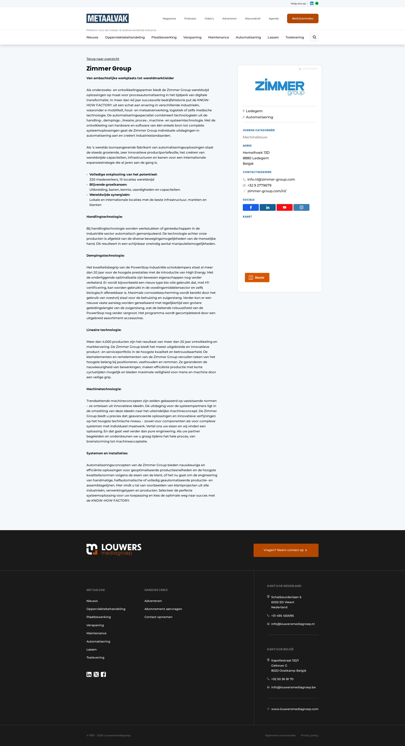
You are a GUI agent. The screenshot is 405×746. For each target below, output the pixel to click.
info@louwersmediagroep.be (293, 687)
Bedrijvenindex (302, 18)
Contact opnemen (158, 617)
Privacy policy (310, 735)
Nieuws (92, 37)
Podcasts (190, 18)
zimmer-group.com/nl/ (266, 191)
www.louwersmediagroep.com (295, 709)
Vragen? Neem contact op (284, 550)
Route (259, 277)
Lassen (273, 37)
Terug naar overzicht (102, 59)
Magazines (169, 18)
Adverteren (229, 18)
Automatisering (248, 37)
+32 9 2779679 (259, 185)
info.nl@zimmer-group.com (271, 179)
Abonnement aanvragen (163, 609)
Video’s (209, 18)
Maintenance (218, 37)
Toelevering (295, 37)
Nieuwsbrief (252, 18)
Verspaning (192, 37)
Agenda (274, 18)
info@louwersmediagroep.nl (293, 624)
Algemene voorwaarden (280, 735)
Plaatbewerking (164, 37)
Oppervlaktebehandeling (125, 37)
